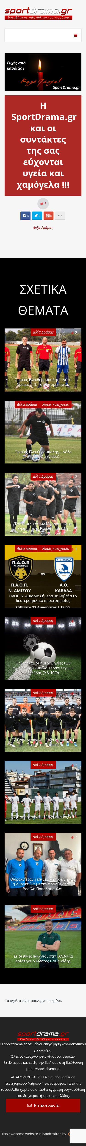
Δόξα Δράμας (43, 227)
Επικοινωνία (47, 1105)
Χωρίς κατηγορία (55, 404)
